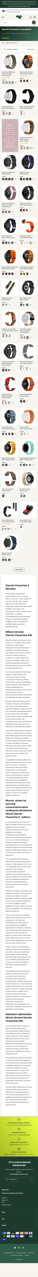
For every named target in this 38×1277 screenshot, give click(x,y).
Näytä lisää (5, 38)
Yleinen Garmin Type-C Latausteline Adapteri (26, 521)
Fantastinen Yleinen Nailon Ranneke (25, 490)
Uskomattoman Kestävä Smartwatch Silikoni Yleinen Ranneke (8, 363)
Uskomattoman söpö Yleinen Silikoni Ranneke (8, 521)
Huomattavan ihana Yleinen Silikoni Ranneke (8, 428)
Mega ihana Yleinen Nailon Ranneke (7, 298)
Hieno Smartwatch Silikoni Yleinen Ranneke (8, 236)
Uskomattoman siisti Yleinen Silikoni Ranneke (26, 236)
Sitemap (27, 1255)
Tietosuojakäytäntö (9, 1253)
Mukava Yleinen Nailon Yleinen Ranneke (26, 395)
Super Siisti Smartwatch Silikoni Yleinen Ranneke (8, 459)
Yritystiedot (31, 1253)
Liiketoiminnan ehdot (20, 1253)
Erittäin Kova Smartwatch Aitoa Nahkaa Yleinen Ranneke (10, 330)
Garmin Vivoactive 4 (11, 43)
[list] (19, 11)
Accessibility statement (17, 1255)
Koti (3, 43)
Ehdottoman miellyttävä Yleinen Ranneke (8, 173)
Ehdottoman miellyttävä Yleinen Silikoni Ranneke (26, 362)
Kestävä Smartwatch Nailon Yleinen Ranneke (8, 107)
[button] (3, 17)
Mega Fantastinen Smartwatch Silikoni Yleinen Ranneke (10, 267)
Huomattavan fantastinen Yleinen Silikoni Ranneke (27, 267)
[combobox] (19, 22)
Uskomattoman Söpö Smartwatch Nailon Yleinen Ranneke (25, 330)
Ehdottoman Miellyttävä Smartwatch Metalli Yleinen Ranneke (8, 205)
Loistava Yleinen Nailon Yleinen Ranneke (26, 428)
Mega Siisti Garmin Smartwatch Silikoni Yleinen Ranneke (7, 396)
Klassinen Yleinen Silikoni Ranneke (24, 173)
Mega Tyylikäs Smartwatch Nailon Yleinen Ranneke (27, 107)
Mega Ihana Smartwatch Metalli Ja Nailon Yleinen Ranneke (26, 139)
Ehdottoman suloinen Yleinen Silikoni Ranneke (26, 204)
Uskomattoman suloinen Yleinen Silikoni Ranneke (26, 73)
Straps (21, 1259)
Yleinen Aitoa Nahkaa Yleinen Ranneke (7, 490)
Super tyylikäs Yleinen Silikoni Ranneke (26, 298)
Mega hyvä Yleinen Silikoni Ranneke (7, 554)
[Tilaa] (31, 1179)
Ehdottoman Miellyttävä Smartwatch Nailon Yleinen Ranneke (8, 73)
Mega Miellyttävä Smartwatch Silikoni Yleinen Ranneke (28, 459)
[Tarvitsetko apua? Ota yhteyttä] (31, 17)
